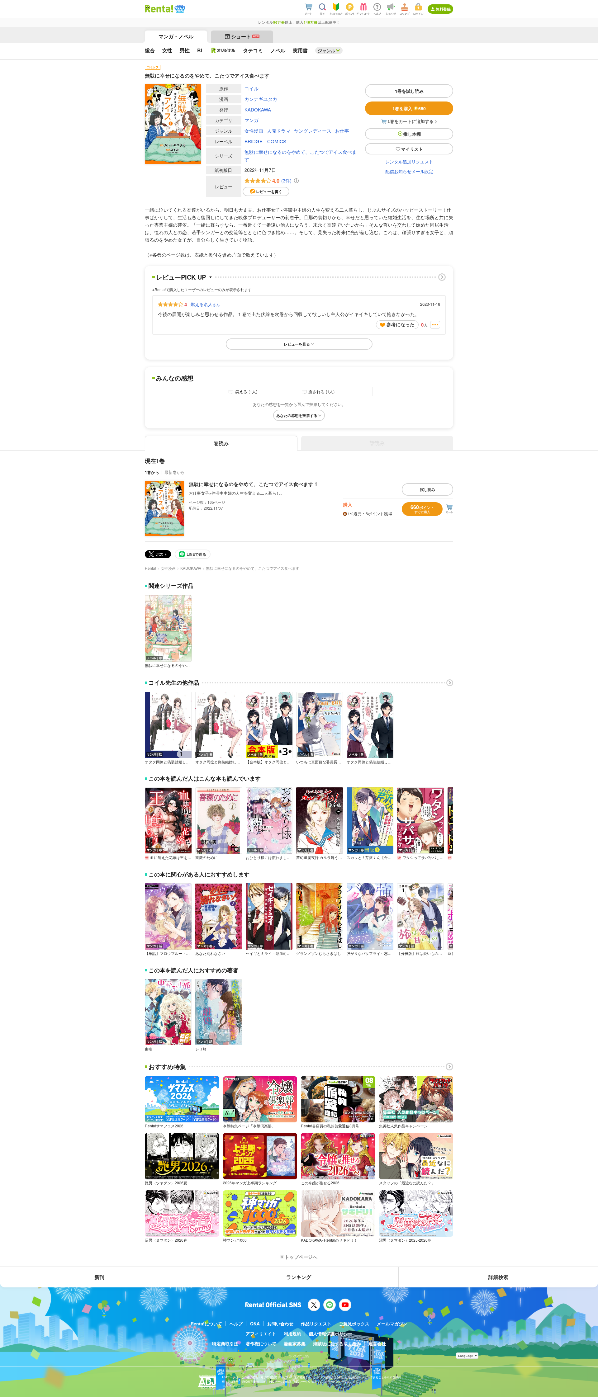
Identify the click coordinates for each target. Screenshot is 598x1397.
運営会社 (377, 1343)
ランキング (298, 1277)
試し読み (427, 489)
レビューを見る (297, 344)
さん (205, 304)
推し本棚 (412, 134)
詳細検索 (498, 1277)
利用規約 (292, 1333)
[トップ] (159, 8)
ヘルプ (236, 1323)
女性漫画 (253, 130)
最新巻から (174, 472)
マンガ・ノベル (176, 36)
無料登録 (443, 9)
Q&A (255, 1323)
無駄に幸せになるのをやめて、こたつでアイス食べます (300, 156)
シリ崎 (200, 1048)
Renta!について (206, 1323)
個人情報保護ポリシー (330, 1333)
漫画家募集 (295, 1343)
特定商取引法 (225, 1343)
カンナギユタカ (260, 99)
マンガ (251, 120)
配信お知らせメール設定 (409, 171)
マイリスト (412, 149)
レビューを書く (269, 191)
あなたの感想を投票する (296, 415)
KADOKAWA (257, 109)
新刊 (99, 1277)
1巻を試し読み (409, 91)
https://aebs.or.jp (233, 1386)
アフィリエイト (261, 1333)
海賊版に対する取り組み (337, 1343)
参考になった (401, 324)
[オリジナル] (223, 50)
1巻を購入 (409, 108)
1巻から (152, 472)
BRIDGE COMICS (265, 141)
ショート (245, 36)
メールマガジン (392, 1323)
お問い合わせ (280, 1323)
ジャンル (326, 50)
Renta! (150, 568)
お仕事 (342, 130)
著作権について (261, 1343)
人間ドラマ (278, 130)
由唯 (148, 1048)
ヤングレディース (312, 130)
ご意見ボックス (354, 1323)
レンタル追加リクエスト (409, 161)
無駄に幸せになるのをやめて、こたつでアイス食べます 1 (253, 484)
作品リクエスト (316, 1323)
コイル (251, 88)
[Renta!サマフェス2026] (179, 9)
